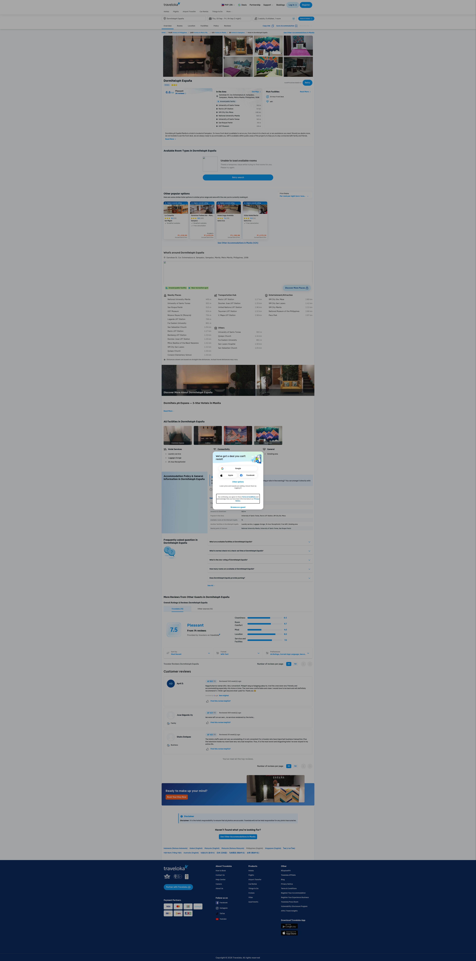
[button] (238, 482)
